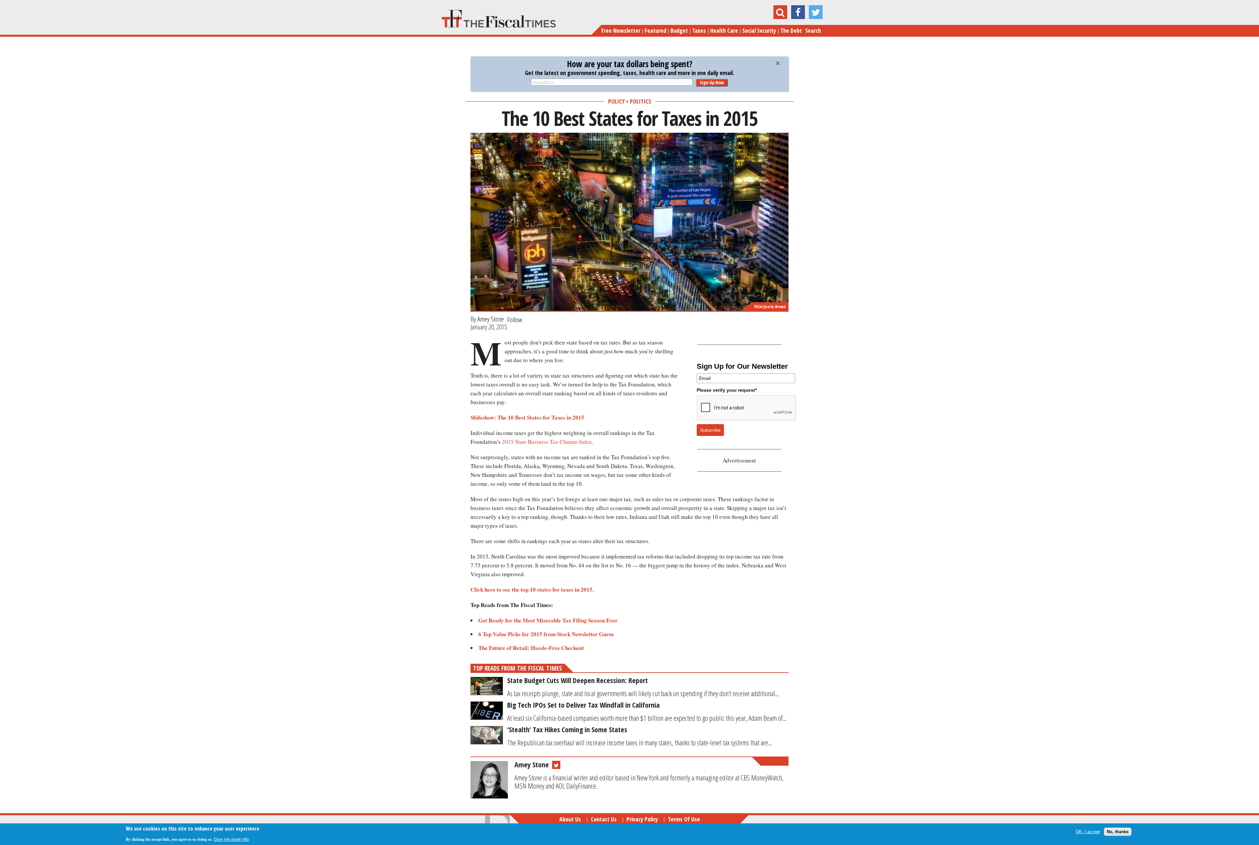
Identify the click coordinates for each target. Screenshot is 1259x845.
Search (813, 30)
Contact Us (604, 819)
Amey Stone (490, 319)
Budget (679, 30)
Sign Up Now (712, 82)
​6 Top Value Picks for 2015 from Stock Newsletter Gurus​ (547, 634)
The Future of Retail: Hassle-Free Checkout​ (531, 648)
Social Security (759, 30)
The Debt (791, 30)
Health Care (724, 30)
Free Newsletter (620, 30)
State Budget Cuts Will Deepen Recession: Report (577, 680)
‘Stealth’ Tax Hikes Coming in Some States (567, 729)
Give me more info (231, 838)
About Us (570, 819)
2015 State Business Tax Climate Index (547, 441)
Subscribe (710, 430)
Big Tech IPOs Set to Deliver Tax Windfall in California (583, 705)
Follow (514, 319)
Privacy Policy (642, 819)
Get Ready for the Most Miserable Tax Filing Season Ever (549, 620)
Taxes (699, 30)
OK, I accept (1088, 831)
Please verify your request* (727, 390)
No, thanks (1118, 831)
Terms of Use (684, 819)
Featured (655, 30)
